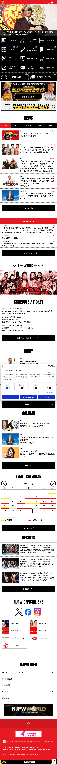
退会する (6, 697)
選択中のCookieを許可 (28, 397)
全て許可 (47, 397)
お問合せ (6, 691)
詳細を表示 (50, 392)
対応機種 (6, 685)
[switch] (21, 388)
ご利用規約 (7, 678)
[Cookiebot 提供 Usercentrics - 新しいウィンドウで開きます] (49, 366)
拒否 (10, 397)
